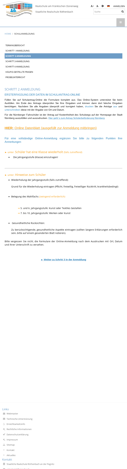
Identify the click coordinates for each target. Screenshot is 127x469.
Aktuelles (11, 455)
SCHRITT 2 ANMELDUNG (18, 55)
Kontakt (11, 450)
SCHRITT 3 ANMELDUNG (17, 61)
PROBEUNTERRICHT (15, 77)
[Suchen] (123, 11)
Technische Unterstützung (19, 418)
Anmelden (119, 6)
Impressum (12, 439)
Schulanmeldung (24, 33)
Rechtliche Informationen (19, 429)
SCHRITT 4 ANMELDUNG (17, 66)
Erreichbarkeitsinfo (16, 424)
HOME (8, 33)
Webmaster (12, 413)
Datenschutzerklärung (17, 434)
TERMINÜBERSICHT (15, 45)
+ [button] (93, 5)
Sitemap (11, 444)
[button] (102, 6)
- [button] (98, 5)
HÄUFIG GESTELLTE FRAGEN (19, 71)
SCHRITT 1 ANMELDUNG (17, 50)
